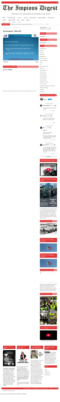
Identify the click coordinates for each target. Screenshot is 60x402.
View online (5, 368)
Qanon (41, 62)
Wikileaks (42, 89)
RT (40, 64)
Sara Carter (42, 68)
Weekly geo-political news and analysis (47, 85)
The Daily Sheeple (43, 76)
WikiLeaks (45, 115)
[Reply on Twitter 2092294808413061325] (44, 140)
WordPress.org (47, 374)
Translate (49, 28)
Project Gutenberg (43, 60)
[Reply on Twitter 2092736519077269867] (44, 122)
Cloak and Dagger (11, 17)
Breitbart (42, 50)
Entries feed (47, 371)
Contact (19, 17)
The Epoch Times (43, 77)
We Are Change (43, 83)
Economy (26, 17)
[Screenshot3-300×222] (21, 59)
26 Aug (53, 105)
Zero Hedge (42, 91)
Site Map (19, 22)
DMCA (9, 22)
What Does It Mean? (44, 87)
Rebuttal (14, 22)
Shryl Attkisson (43, 70)
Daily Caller (42, 54)
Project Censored (43, 58)
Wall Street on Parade (44, 81)
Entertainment (36, 388)
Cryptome (42, 52)
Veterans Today (43, 79)
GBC (43, 127)
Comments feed (47, 372)
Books (3, 17)
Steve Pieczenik (43, 72)
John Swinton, (37, 382)
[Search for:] (51, 24)
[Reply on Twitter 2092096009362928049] (44, 153)
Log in (46, 369)
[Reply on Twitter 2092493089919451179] (44, 111)
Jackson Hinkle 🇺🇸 (46, 105)
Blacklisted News (43, 48)
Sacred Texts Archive (44, 66)
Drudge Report (43, 56)
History (51, 388)
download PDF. (12, 368)
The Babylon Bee (43, 74)
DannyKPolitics (46, 144)
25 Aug (47, 127)
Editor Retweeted (50, 103)
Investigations (51, 17)
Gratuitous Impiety (42, 17)
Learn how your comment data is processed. (27, 90)
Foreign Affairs (33, 17)
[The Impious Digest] (30, 16)
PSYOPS (56, 388)
